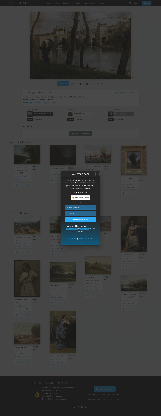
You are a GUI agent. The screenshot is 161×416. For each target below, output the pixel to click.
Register (72, 238)
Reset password (85, 238)
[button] (80, 197)
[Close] (97, 174)
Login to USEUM (81, 219)
